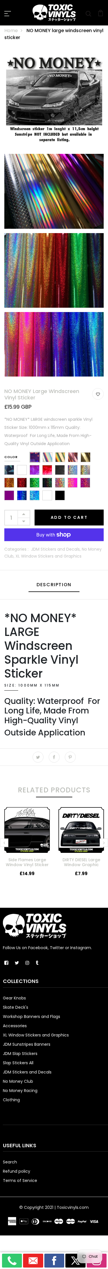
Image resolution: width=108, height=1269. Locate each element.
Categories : (16, 549)
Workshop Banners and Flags (31, 1016)
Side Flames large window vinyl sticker (27, 862)
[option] (27, 846)
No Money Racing (20, 1090)
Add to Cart (69, 517)
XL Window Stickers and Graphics (49, 556)
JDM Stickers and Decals (27, 1072)
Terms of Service (20, 1180)
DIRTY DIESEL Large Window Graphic (81, 862)
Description (54, 584)
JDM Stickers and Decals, (56, 549)
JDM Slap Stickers (20, 1053)
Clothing (11, 1100)
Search (10, 1162)
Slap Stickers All (18, 1063)
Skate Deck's (15, 1007)
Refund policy (16, 1171)
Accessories (15, 1026)
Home (11, 30)
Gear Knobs (14, 998)
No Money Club (18, 1081)
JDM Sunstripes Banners (26, 1044)
